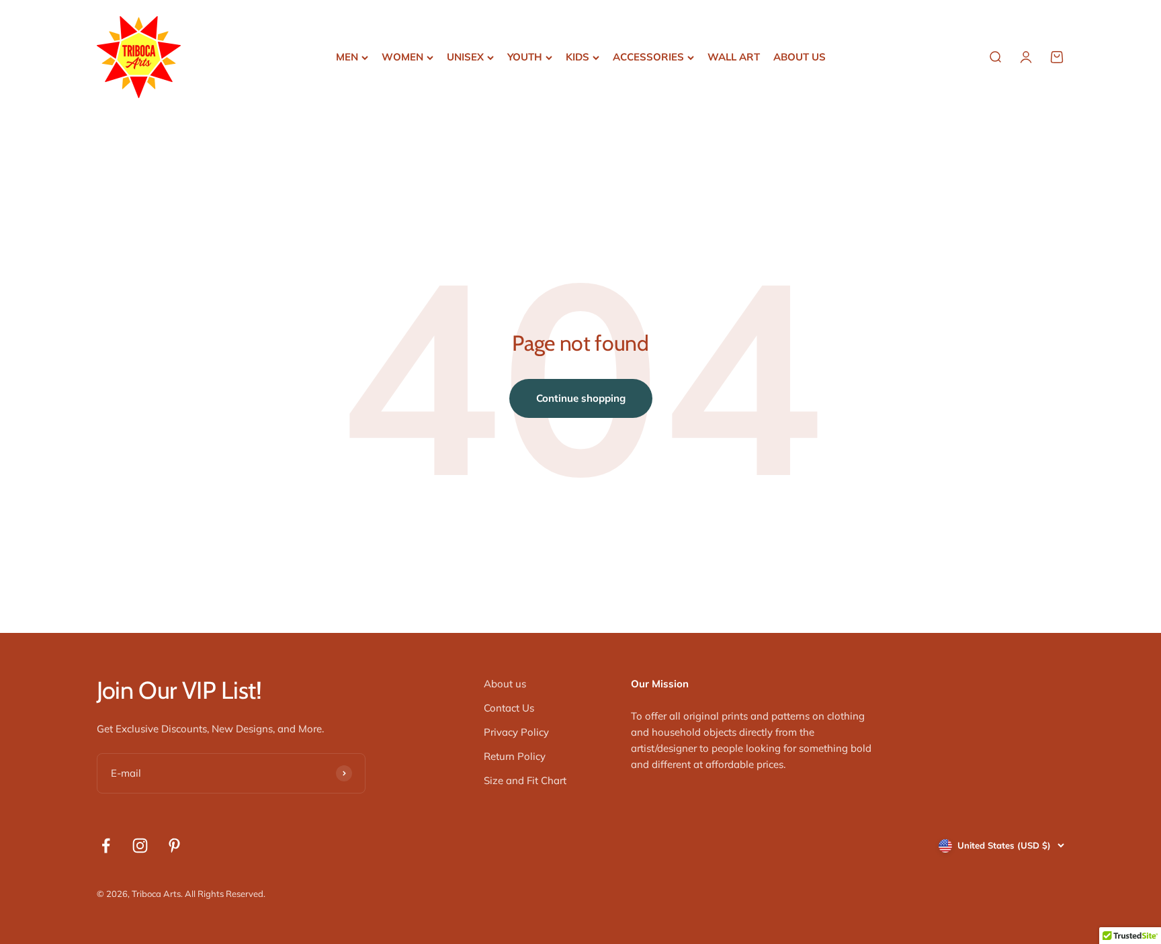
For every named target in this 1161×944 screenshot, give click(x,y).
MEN (347, 56)
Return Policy (515, 756)
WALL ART (733, 56)
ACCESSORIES (648, 56)
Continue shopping (581, 398)
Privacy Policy (516, 732)
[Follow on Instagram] (140, 845)
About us (505, 683)
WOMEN (402, 56)
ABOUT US (799, 56)
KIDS (577, 56)
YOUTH (524, 56)
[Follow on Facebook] (106, 845)
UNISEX (465, 56)
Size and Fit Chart (525, 780)
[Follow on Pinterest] (174, 845)
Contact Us (509, 707)
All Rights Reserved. (225, 893)
